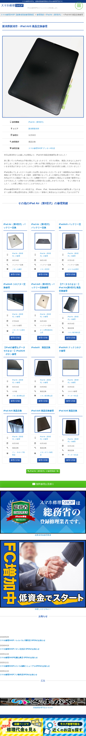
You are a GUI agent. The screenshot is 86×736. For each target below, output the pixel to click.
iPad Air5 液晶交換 (12, 411)
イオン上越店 (17, 269)
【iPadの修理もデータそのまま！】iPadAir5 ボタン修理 (14, 350)
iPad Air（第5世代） (36, 122)
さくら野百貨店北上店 (46, 331)
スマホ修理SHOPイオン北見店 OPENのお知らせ (19, 649)
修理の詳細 (15, 274)
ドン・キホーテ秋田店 (18, 453)
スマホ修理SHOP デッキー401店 (41, 148)
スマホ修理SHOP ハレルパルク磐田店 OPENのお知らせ (22, 640)
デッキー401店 (73, 396)
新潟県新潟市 (33, 129)
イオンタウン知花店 (46, 453)
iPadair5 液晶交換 (40, 347)
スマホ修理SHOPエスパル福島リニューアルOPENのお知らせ (25, 666)
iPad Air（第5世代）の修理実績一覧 (44, 471)
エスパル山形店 (73, 269)
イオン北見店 (44, 269)
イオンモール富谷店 (18, 331)
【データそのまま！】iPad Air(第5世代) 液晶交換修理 (70, 287)
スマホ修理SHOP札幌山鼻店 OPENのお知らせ (19, 657)
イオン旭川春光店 (74, 332)
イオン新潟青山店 (18, 396)
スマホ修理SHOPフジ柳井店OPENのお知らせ (18, 675)
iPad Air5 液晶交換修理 (42, 411)
